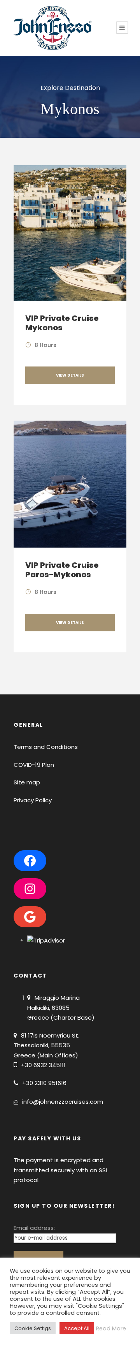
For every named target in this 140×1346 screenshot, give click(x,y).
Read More (111, 1328)
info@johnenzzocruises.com (62, 1102)
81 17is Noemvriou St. (50, 1035)
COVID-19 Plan (34, 765)
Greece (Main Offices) (46, 1055)
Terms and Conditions (46, 747)
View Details (70, 375)
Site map (27, 782)
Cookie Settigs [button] (32, 1328)
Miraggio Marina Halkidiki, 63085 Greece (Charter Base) (60, 1008)
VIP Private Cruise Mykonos (62, 323)
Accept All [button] (76, 1328)
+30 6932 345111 (43, 1065)
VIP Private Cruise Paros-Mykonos (62, 570)
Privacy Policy (33, 800)
